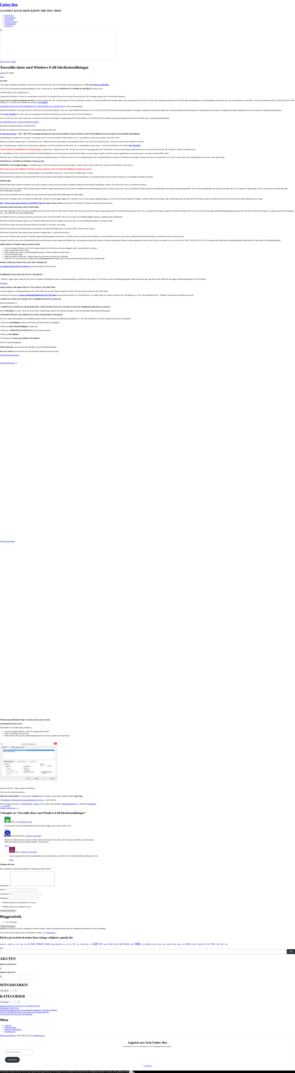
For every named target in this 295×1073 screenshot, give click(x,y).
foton (78, 944)
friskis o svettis (84, 944)
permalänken (91, 804)
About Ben (9, 26)
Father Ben (9, 4)
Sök (1, 948)
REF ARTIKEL (11, 114)
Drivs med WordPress (8, 1036)
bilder (33, 944)
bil (29, 944)
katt (142, 944)
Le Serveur (5, 806)
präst (183, 944)
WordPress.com (38, 1036)
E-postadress (5, 894)
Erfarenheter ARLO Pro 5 (9, 1008)
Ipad (120, 944)
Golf (95, 943)
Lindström (148, 944)
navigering (169, 944)
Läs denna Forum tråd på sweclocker (15, 266)
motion (159, 944)
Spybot (194, 944)
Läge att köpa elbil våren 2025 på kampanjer (16, 1014)
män (164, 944)
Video (213, 944)
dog (71, 944)
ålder (226, 944)
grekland (105, 944)
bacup (21, 944)
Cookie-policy (50, 933)
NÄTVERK (9, 20)
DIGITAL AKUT (11, 22)
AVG (17, 944)
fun (91, 944)
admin (13, 62)
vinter (218, 944)
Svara (7, 830)
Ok (131, 1072)
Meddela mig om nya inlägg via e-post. (17, 907)
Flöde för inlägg (10, 1027)
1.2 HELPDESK (26, 804)
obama (179, 944)
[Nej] (134, 1072)
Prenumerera (12, 1060)
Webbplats (4, 898)
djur (67, 944)
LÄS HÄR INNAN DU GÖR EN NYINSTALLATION (19, 122)
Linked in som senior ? (9, 808)
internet (116, 944)
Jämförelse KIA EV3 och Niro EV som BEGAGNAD (20, 1006)
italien (132, 944)
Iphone (126, 944)
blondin (47, 944)
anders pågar (3, 944)
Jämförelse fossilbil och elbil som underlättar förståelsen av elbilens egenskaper (28, 1010)
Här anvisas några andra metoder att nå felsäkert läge (21, 203)
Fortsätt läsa (147, 1066)
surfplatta (199, 944)
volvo (222, 944)
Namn (3, 890)
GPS (100, 944)
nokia (174, 944)
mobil (154, 944)
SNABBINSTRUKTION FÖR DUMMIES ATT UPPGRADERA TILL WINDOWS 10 (33, 106)
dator (64, 944)
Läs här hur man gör (8, 134)
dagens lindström (56, 944)
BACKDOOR (10, 18)
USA (208, 944)
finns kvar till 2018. (101, 85)
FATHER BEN (10, 24)
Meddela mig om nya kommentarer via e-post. (19, 902)
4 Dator (36, 804)
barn (25, 944)
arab (14, 944)
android (10, 944)
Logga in (8, 1025)
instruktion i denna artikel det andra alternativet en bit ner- (23, 800)
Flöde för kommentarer (13, 1030)
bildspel (39, 943)
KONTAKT (9, 16)
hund (111, 944)
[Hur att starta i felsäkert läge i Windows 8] (29, 780)
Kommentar (5, 886)
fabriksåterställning (68, 804)
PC (77, 804)
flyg (74, 944)
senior (188, 943)
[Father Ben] (58, 60)
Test (204, 944)
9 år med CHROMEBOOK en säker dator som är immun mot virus (24, 1012)
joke (137, 943)
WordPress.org (10, 1032)
